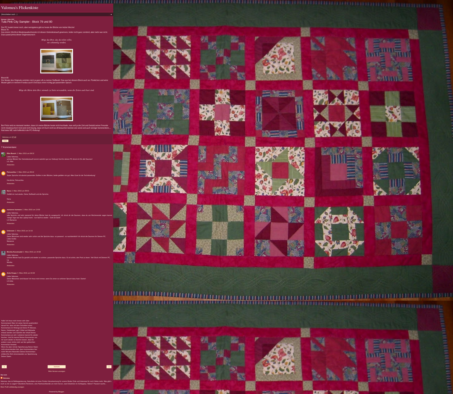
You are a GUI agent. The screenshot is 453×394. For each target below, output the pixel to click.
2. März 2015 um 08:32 (25, 153)
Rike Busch (11, 153)
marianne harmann (14, 210)
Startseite (57, 367)
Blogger (61, 392)
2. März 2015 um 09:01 (20, 191)
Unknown (11, 231)
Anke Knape (12, 273)
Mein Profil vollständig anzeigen (12, 387)
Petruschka (11, 172)
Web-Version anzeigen (56, 371)
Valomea (6, 378)
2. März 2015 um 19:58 (32, 252)
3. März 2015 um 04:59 (26, 273)
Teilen (5, 141)
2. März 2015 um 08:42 (25, 172)
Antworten (10, 165)
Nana (9, 191)
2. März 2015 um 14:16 (24, 231)
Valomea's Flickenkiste (19, 7)
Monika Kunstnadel (15, 252)
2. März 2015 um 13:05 (31, 210)
